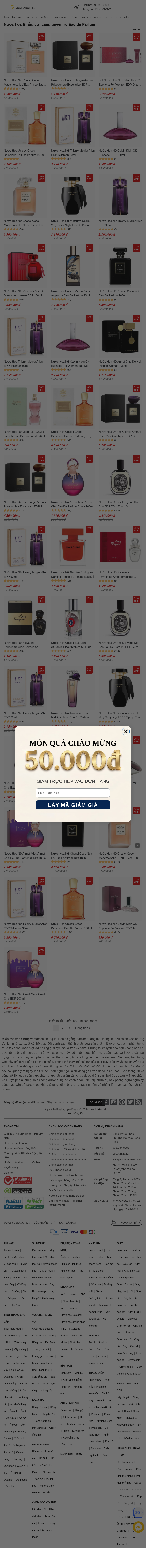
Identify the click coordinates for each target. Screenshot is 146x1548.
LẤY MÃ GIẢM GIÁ (73, 805)
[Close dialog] (126, 731)
